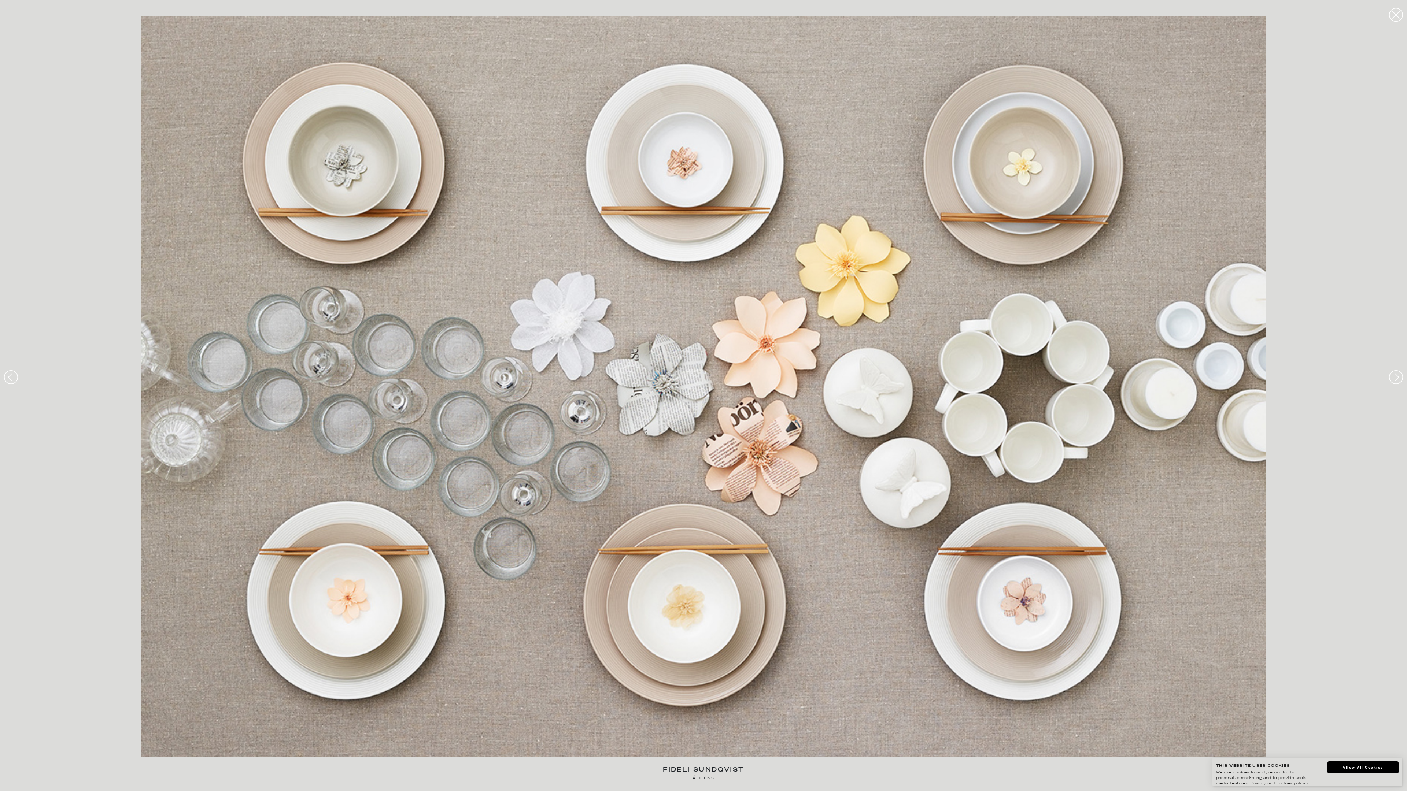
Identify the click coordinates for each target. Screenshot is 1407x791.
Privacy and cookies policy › (1279, 783)
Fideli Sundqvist (703, 770)
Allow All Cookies (1363, 767)
